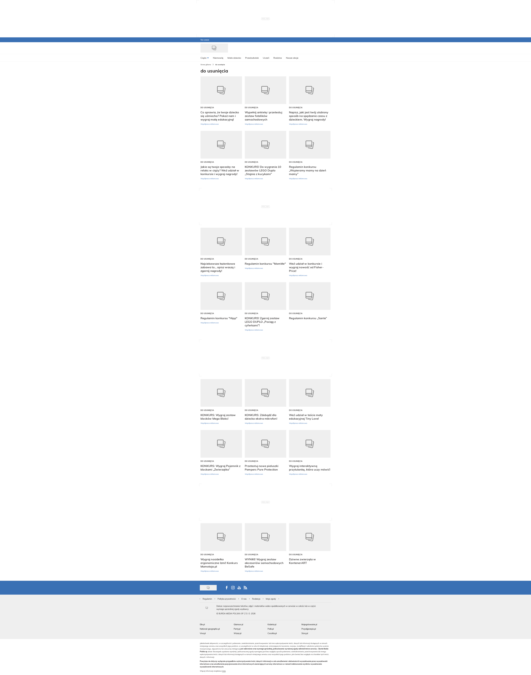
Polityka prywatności (227, 599)
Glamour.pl (238, 624)
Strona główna (206, 65)
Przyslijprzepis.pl (308, 629)
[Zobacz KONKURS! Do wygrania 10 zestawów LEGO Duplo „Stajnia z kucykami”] (265, 145)
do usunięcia (207, 107)
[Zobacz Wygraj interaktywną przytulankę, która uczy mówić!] (309, 444)
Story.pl (304, 633)
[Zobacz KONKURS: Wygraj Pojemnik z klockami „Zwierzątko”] (221, 444)
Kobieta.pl (272, 624)
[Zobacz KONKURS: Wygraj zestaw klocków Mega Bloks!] (221, 393)
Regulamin (207, 599)
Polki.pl (271, 629)
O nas (244, 599)
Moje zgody (271, 599)
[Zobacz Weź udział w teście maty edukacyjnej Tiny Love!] (309, 393)
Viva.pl (203, 633)
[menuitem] (204, 57)
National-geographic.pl (210, 629)
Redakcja (256, 599)
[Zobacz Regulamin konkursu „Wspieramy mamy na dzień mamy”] (309, 145)
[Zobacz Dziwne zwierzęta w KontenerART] (309, 537)
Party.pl (237, 629)
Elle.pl (202, 624)
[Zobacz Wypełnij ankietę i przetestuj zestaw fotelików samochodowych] (265, 90)
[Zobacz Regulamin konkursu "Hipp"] (221, 296)
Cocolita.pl (272, 633)
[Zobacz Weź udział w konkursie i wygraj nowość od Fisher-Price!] (309, 241)
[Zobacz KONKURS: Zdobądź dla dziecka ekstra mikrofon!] (265, 393)
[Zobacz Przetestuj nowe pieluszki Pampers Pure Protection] (265, 444)
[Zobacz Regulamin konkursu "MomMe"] (265, 241)
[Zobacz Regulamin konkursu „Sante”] (309, 296)
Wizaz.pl (237, 633)
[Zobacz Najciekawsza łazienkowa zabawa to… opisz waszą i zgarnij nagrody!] (221, 241)
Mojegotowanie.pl (309, 624)
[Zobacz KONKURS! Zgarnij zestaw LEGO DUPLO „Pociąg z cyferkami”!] (265, 296)
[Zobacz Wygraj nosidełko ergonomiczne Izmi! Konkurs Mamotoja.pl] (221, 537)
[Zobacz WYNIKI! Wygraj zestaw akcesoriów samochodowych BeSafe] (265, 537)
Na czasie (205, 39)
